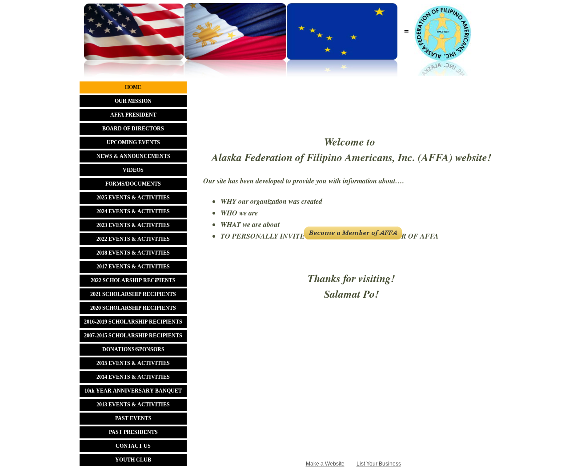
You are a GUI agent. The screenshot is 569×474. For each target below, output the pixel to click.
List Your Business (379, 464)
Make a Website (325, 464)
